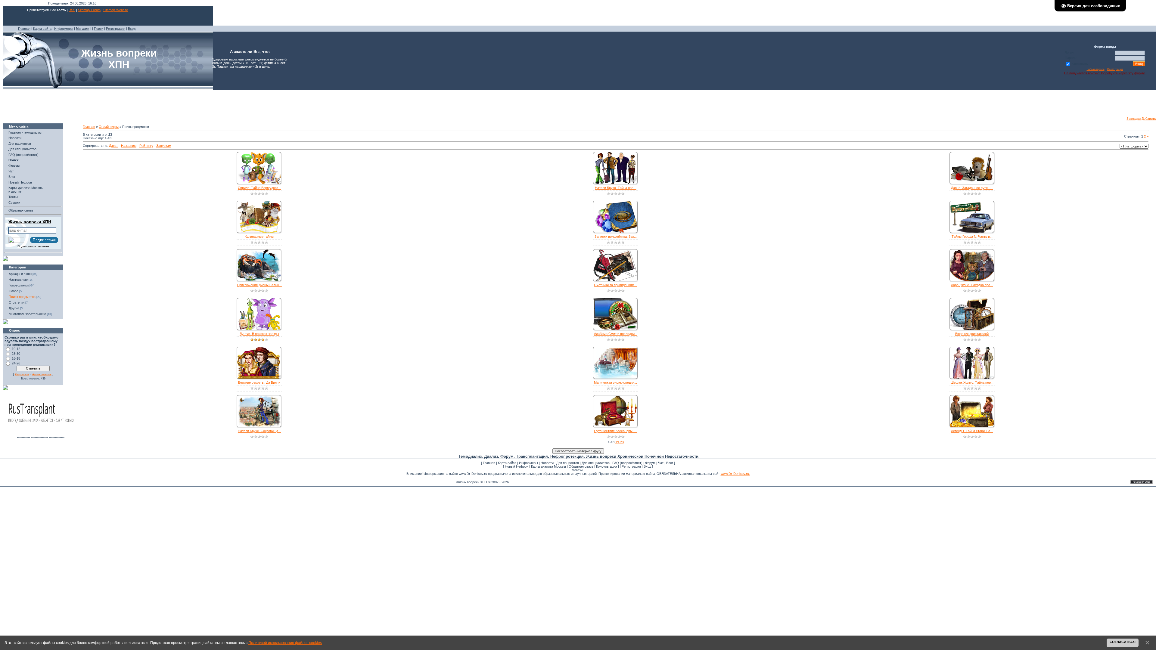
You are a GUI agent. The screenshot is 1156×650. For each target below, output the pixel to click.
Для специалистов (22, 149)
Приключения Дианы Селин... (259, 285)
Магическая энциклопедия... (615, 382)
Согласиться (1123, 642)
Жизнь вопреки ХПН (29, 221)
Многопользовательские (27, 314)
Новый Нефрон (20, 182)
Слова (13, 291)
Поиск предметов (22, 297)
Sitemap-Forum (89, 10)
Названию (128, 145)
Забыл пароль (1096, 69)
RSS (72, 10)
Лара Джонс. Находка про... (972, 285)
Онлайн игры (109, 126)
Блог (11, 176)
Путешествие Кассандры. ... (615, 431)
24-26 (16, 363)
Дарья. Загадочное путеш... (972, 188)
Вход (131, 28)
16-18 (16, 358)
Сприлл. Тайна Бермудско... (259, 188)
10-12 (16, 349)
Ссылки (14, 202)
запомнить (1080, 64)
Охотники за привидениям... (615, 285)
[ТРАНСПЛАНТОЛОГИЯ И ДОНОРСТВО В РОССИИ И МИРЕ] (40, 435)
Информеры (63, 28)
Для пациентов (19, 143)
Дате (112, 145)
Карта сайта (42, 28)
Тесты (13, 197)
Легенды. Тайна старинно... (972, 431)
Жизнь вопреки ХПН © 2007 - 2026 (482, 482)
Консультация (606, 466)
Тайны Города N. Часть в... (972, 236)
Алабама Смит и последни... (615, 334)
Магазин (578, 470)
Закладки (1133, 118)
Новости (14, 138)
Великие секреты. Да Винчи (259, 382)
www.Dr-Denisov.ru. (735, 473)
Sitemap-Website (115, 10)
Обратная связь (20, 210)
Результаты (22, 374)
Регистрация (115, 28)
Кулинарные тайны (259, 236)
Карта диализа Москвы (548, 466)
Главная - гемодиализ (25, 132)
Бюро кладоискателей (972, 334)
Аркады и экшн (20, 274)
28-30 (16, 353)
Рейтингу (146, 145)
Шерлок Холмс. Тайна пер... (972, 382)
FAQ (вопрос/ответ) (23, 154)
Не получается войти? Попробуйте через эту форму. (1104, 73)
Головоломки (19, 285)
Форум (650, 463)
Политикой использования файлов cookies (285, 643)
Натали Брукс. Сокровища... (259, 431)
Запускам (163, 145)
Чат (11, 171)
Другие (14, 308)
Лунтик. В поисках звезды (259, 334)
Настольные (18, 279)
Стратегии (16, 302)
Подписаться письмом (33, 246)
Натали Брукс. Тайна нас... (615, 188)
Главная (24, 28)
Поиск (98, 28)
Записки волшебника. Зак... (616, 236)
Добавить (1149, 118)
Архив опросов (41, 374)
